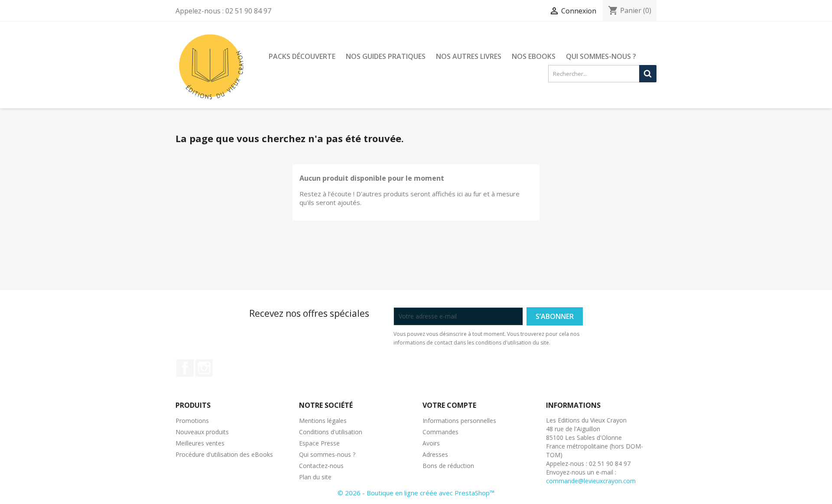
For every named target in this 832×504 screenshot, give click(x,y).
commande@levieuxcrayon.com (591, 481)
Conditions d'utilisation (330, 432)
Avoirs (431, 443)
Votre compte (449, 405)
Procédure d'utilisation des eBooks (224, 454)
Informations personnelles (459, 420)
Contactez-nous (321, 466)
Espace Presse (319, 443)
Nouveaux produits (202, 432)
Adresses (435, 454)
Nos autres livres (468, 56)
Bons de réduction (448, 466)
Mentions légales (323, 420)
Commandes (440, 432)
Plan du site (315, 477)
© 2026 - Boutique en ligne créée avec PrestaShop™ (416, 492)
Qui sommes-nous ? (601, 56)
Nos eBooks (534, 56)
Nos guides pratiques (386, 56)
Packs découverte (302, 56)
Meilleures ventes (200, 443)
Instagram (204, 368)
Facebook (185, 368)
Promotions (192, 420)
